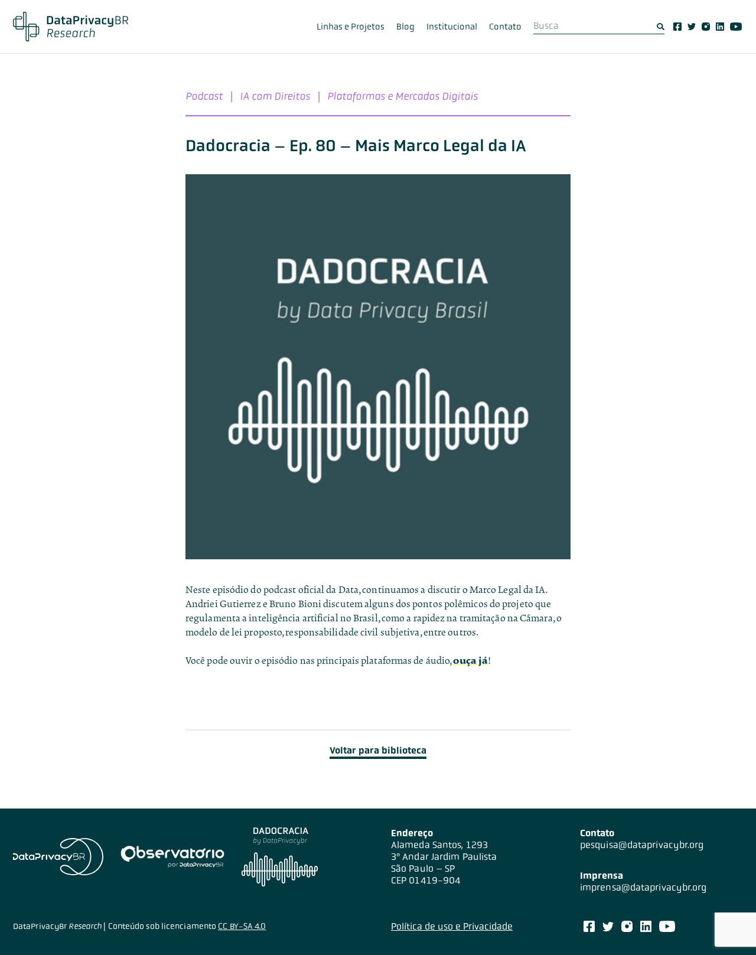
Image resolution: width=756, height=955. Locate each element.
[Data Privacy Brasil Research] (70, 26)
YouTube (736, 26)
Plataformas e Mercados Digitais (402, 96)
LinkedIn (720, 26)
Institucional (451, 26)
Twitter (692, 26)
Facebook (677, 26)
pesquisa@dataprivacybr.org (642, 844)
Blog (405, 26)
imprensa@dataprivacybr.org (643, 887)
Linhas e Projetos (350, 26)
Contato (505, 26)
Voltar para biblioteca (378, 750)
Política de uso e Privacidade (452, 926)
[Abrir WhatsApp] (726, 925)
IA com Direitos (275, 96)
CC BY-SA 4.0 (242, 926)
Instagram (706, 26)
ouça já (470, 660)
